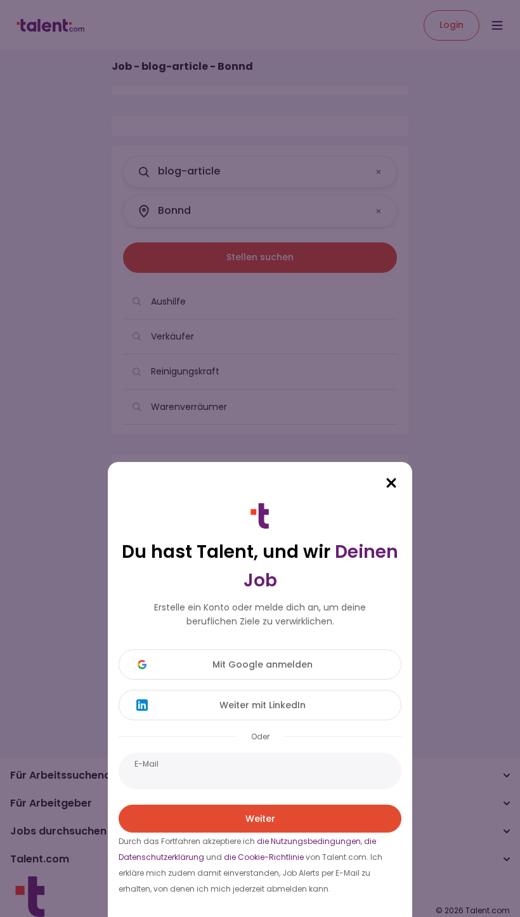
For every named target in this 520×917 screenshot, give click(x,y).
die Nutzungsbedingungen (309, 841)
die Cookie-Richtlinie (264, 857)
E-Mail (146, 763)
